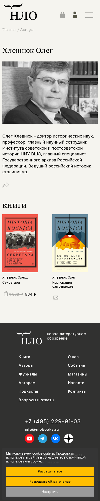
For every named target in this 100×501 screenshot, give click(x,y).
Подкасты (28, 391)
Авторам (27, 383)
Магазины (77, 374)
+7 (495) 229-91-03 (53, 421)
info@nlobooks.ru (42, 429)
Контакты (77, 391)
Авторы (26, 29)
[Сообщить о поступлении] (55, 298)
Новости (76, 383)
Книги (24, 357)
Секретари (11, 282)
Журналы (28, 374)
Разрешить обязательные (50, 481)
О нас (73, 357)
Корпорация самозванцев (62, 284)
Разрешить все (50, 471)
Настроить (50, 492)
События (76, 365)
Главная (9, 29)
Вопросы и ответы (36, 400)
